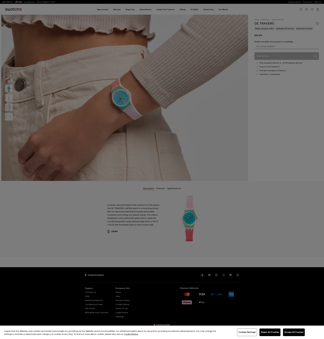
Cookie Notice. (131, 334)
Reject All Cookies (270, 332)
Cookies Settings (247, 332)
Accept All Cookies (293, 332)
